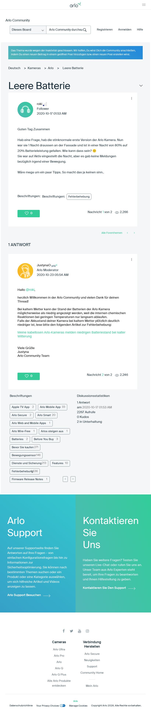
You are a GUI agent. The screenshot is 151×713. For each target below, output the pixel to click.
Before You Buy (44, 439)
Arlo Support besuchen (24, 595)
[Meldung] (127, 232)
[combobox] (68, 30)
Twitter (71, 631)
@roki (30, 290)
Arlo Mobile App (50, 407)
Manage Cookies (78, 706)
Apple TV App (20, 407)
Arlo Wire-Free (21, 431)
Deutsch (14, 68)
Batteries (17, 439)
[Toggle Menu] (143, 4)
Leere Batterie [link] (73, 68)
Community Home (92, 672)
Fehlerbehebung (79, 196)
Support (92, 666)
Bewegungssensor (24, 455)
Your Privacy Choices (47, 706)
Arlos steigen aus (52, 431)
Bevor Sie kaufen (23, 447)
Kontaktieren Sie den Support (104, 588)
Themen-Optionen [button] (141, 86)
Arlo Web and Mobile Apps (29, 423)
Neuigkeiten (92, 660)
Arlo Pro (59, 655)
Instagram (87, 631)
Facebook (63, 631)
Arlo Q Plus (59, 674)
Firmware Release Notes (27, 479)
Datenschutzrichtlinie (21, 706)
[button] (131, 98)
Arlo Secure (19, 415)
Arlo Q (59, 668)
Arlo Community (18, 20)
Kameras (34, 68)
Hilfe (140, 29)
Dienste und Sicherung (27, 463)
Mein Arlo (92, 686)
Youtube (79, 631)
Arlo (51, 68)
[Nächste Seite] (73, 479)
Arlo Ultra (59, 649)
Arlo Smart (44, 415)
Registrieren (105, 29)
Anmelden (124, 29)
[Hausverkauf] (134, 232)
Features (57, 463)
